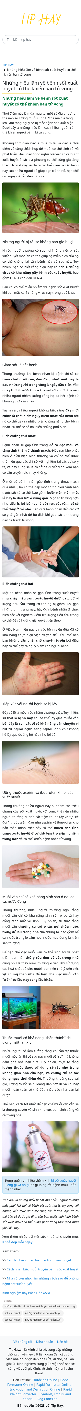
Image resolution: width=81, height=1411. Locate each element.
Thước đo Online (44, 1380)
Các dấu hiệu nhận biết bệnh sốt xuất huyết (39, 1260)
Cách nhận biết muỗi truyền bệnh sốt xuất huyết (42, 1269)
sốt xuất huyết (12, 1313)
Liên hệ (62, 1342)
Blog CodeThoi (47, 1399)
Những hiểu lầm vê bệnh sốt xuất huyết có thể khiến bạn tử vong (40, 1306)
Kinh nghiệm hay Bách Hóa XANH (27, 1293)
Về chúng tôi (22, 1342)
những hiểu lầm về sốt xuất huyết (43, 1313)
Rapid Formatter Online (53, 1384)
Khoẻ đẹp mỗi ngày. (17, 1242)
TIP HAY (8, 65)
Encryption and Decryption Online (34, 1389)
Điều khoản (44, 1342)
